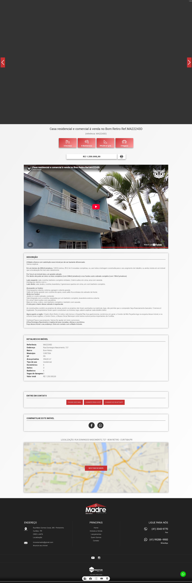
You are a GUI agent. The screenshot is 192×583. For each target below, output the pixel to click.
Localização (37, 537)
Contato (96, 541)
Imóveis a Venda (96, 531)
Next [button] (189, 62)
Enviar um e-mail (74, 402)
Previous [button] (3, 62)
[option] (96, 62)
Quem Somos (96, 537)
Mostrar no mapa (96, 468)
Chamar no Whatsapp (114, 402)
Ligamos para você (93, 402)
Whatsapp (100, 425)
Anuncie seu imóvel (40, 546)
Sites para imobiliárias (96, 574)
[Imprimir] (121, 156)
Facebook (92, 425)
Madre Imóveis (96, 508)
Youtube (93, 558)
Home (96, 528)
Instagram (99, 558)
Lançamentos (96, 534)
